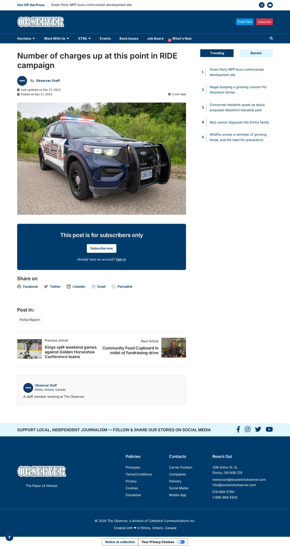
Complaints (177, 474)
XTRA (82, 38)
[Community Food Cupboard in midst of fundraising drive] (172, 348)
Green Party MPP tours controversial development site (91, 5)
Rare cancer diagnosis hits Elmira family (239, 122)
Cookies (132, 488)
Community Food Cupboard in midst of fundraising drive (130, 350)
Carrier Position (180, 467)
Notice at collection (120, 542)
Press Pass (245, 21)
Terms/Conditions (139, 474)
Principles (133, 467)
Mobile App (177, 495)
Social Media (178, 488)
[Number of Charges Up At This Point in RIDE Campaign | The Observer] (238, 430)
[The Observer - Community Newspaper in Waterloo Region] (41, 21)
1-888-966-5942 (225, 497)
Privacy (131, 481)
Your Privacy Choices (157, 542)
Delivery (175, 481)
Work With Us (54, 38)
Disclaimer (133, 495)
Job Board (155, 38)
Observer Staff (46, 385)
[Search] (271, 38)
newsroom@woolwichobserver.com (239, 480)
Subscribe (264, 21)
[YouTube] (270, 5)
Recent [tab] (256, 53)
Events (105, 38)
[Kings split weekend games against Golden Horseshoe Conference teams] (31, 349)
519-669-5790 (223, 492)
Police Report (30, 320)
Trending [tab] (217, 53)
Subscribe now (101, 248)
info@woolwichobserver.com (234, 485)
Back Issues (129, 38)
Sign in (121, 259)
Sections (24, 38)
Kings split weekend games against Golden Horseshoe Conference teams (71, 352)
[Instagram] (262, 5)
